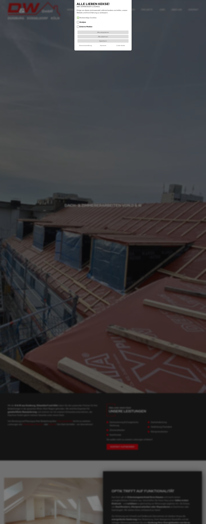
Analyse (83, 22)
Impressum (103, 45)
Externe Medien (86, 26)
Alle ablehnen (103, 36)
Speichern (103, 41)
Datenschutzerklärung (85, 45)
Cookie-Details (120, 45)
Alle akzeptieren (103, 32)
